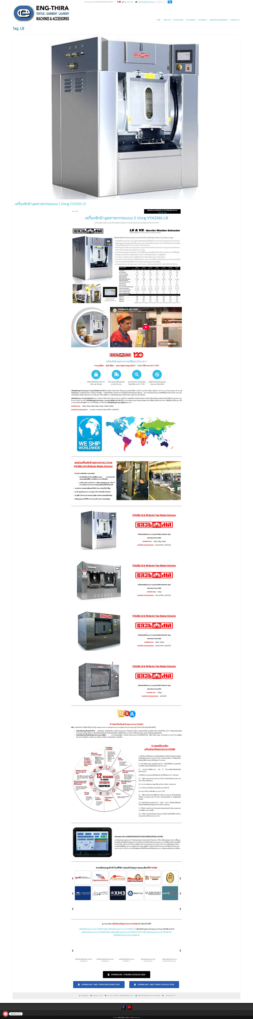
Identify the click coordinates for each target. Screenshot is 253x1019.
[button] (72, 878)
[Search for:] (162, 1)
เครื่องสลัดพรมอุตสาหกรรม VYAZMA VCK (157, 932)
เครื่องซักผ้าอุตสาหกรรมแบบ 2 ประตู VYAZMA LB (126, 218)
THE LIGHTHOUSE (178, 20)
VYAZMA (115, 995)
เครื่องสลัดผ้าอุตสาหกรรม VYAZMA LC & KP (126, 932)
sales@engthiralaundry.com (146, 2)
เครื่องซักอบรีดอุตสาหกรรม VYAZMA (149, 995)
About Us (167, 20)
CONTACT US (234, 20)
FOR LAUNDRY (190, 20)
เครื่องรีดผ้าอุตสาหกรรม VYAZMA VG (126, 935)
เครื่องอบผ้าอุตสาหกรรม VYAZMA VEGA (95, 932)
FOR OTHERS (202, 20)
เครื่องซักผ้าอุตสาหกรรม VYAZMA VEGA (93, 929)
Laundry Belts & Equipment (218, 20)
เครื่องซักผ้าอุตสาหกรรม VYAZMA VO (121, 929)
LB (108, 995)
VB (111, 995)
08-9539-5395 (162, 212)
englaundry (84, 995)
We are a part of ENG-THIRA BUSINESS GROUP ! (99, 2)
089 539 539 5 (128, 2)
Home (158, 20)
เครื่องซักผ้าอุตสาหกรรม (126, 995)
